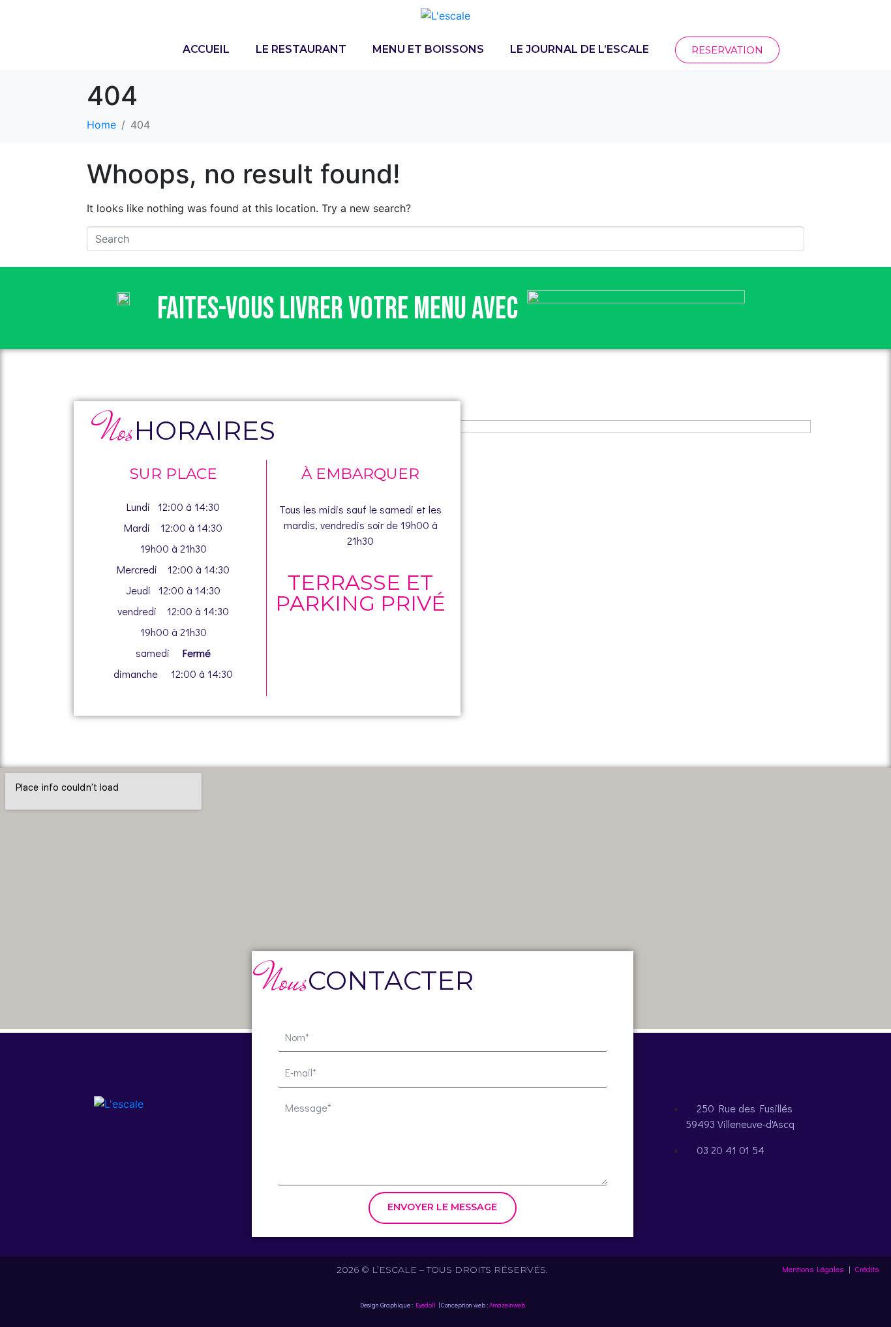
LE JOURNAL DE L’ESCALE (579, 49)
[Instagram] (118, 1154)
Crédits (866, 1269)
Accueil (206, 49)
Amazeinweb (507, 1305)
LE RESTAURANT (301, 49)
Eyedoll (425, 1305)
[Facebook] (83, 1154)
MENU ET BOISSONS (428, 49)
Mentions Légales (812, 1269)
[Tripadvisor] (154, 1154)
